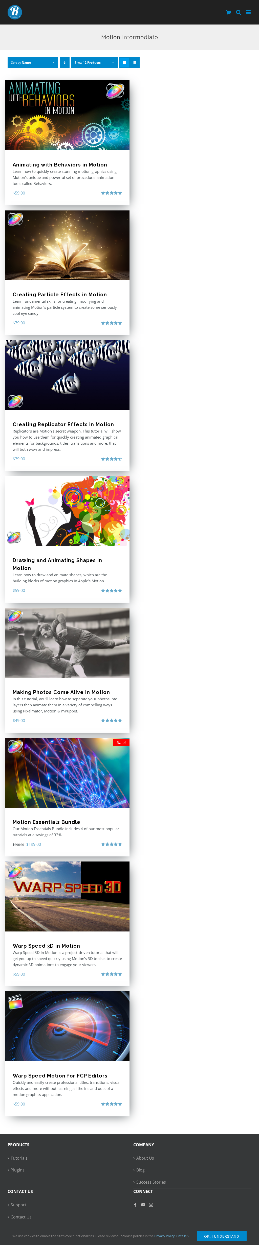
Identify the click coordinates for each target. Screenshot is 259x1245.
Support (18, 1205)
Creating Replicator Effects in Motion (63, 424)
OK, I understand (221, 1236)
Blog (140, 1170)
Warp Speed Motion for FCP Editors (60, 1076)
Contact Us (21, 1217)
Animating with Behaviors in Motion (60, 165)
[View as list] (134, 62)
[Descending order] (65, 62)
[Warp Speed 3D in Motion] (67, 896)
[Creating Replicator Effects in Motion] (67, 375)
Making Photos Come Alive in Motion (61, 692)
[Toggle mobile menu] (248, 12)
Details (181, 1236)
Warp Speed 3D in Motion (46, 946)
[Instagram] (151, 1205)
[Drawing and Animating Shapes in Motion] (67, 511)
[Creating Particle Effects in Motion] (67, 245)
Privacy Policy (164, 1236)
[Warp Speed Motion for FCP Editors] (67, 1026)
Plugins (18, 1170)
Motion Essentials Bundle (46, 822)
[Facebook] (135, 1205)
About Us (145, 1158)
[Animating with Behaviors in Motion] (67, 115)
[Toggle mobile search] (238, 12)
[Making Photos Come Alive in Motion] (67, 643)
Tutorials (19, 1158)
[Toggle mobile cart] (228, 12)
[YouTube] (143, 1205)
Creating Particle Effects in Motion (60, 295)
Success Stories (151, 1182)
